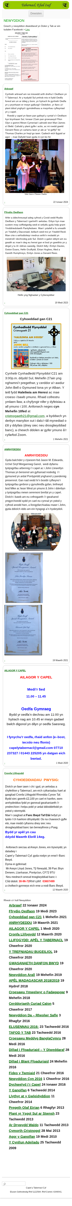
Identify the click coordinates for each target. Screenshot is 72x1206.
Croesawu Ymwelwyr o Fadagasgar (37, 992)
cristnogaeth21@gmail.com (25, 416)
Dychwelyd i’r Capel (25, 1084)
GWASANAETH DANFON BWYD (34, 963)
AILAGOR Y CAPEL (15, 670)
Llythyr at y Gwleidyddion (29, 1096)
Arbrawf (8, 88)
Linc (27, 29)
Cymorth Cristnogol (24, 1131)
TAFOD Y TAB (20, 1032)
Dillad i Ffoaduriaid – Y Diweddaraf (36, 1050)
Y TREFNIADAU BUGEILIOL (31, 952)
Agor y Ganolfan (22, 1136)
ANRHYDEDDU (12, 449)
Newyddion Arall (22, 975)
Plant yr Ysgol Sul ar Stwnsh (32, 1113)
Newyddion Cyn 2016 (25, 1079)
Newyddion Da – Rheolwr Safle (33, 1015)
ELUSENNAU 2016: (24, 1027)
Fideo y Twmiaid (22, 1073)
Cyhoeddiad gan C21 (16, 313)
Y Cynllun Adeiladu (24, 1142)
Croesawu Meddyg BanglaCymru (35, 1038)
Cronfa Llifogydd (14, 773)
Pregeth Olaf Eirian (24, 1107)
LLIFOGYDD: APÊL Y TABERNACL (36, 940)
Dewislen (36, 13)
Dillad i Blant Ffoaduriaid (29, 1061)
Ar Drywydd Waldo (24, 1125)
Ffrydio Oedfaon (13, 212)
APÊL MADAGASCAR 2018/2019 (34, 980)
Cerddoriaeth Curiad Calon (30, 1003)
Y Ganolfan (18, 1090)
